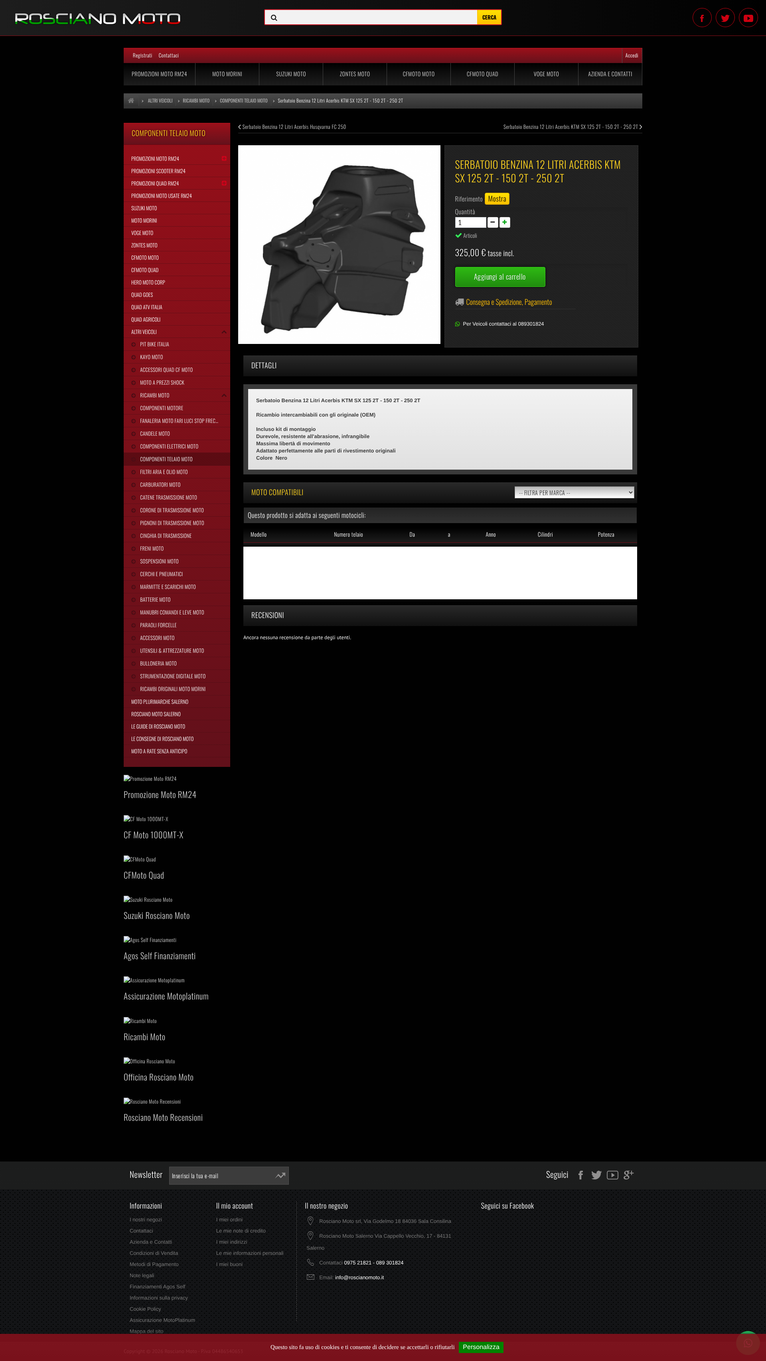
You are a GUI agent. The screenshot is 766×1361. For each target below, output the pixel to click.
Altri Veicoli (144, 332)
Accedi (632, 55)
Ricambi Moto (154, 395)
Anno (491, 534)
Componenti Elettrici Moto (168, 446)
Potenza (606, 534)
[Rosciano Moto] (127, 13)
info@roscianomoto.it (359, 1277)
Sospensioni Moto (158, 561)
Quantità (465, 211)
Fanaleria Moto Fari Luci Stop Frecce (179, 421)
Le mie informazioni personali (250, 1253)
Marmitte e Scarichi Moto (167, 587)
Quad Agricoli (145, 319)
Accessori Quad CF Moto (166, 369)
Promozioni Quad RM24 (155, 183)
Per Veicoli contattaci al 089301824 (503, 324)
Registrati (142, 55)
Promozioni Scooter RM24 (158, 171)
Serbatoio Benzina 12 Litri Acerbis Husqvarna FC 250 (293, 126)
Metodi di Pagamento (154, 1264)
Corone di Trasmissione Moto (171, 510)
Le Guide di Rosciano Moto (158, 726)
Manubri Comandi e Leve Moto (171, 612)
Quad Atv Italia (146, 307)
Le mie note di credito (241, 1231)
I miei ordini (229, 1220)
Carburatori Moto (159, 484)
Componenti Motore (161, 408)
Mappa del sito (147, 1331)
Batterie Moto (154, 599)
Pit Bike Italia (154, 344)
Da (412, 534)
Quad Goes (142, 294)
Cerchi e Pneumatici (161, 574)
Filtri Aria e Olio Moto (163, 472)
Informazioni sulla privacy (159, 1298)
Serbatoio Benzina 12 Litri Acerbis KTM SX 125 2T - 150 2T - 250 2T (571, 126)
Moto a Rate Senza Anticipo (159, 751)
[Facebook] (702, 17)
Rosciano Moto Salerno (156, 714)
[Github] (748, 17)
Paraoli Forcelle (157, 625)
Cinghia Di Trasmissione (165, 535)
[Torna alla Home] (131, 100)
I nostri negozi (146, 1220)
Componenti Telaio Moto (166, 459)
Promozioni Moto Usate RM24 (161, 196)
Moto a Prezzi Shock (161, 382)
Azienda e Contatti (610, 74)
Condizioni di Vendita (154, 1253)
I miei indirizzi (231, 1242)
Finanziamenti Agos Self (157, 1287)
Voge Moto (546, 74)
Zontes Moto (355, 74)
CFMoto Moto (419, 74)
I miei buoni (229, 1264)
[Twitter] (725, 17)
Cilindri (545, 534)
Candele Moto (154, 433)
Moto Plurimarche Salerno (159, 701)
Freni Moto (151, 548)
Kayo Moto (151, 357)
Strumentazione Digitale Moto (172, 676)
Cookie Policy (145, 1309)
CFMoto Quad (482, 74)
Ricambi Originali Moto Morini (172, 689)
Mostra (497, 199)
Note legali (142, 1275)
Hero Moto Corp (148, 282)
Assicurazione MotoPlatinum (162, 1320)
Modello (259, 534)
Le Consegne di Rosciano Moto (162, 739)
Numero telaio (348, 534)
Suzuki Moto (291, 74)
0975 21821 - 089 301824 (373, 1263)
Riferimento (469, 198)
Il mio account (234, 1206)
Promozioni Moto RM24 (159, 74)
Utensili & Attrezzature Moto (171, 650)
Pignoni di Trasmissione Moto (171, 523)
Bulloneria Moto (158, 663)
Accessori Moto (156, 638)
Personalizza (481, 1347)
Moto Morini (227, 74)
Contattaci (169, 55)
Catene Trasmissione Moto (168, 497)
